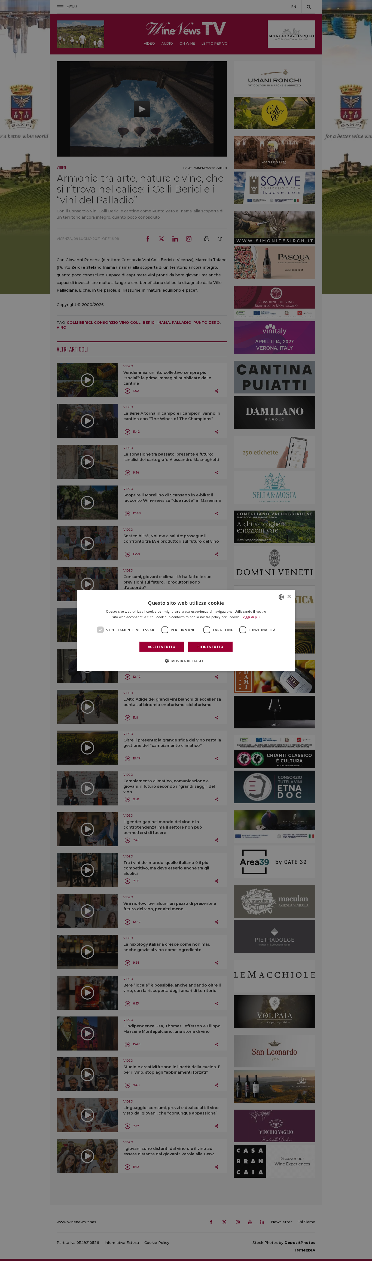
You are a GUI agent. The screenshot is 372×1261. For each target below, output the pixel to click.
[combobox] (281, 597)
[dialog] (186, 630)
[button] (186, 661)
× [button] (289, 597)
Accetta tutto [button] (161, 647)
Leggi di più (251, 616)
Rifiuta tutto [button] (210, 647)
